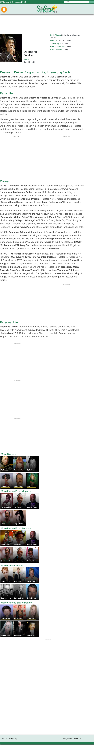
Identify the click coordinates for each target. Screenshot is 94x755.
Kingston (76, 35)
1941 (33, 62)
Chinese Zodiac (57, 46)
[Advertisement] (47, 703)
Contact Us (77, 739)
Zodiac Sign (55, 43)
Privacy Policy (67, 739)
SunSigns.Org (12, 739)
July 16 (27, 62)
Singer (26, 59)
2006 (68, 40)
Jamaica (54, 37)
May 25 (62, 40)
